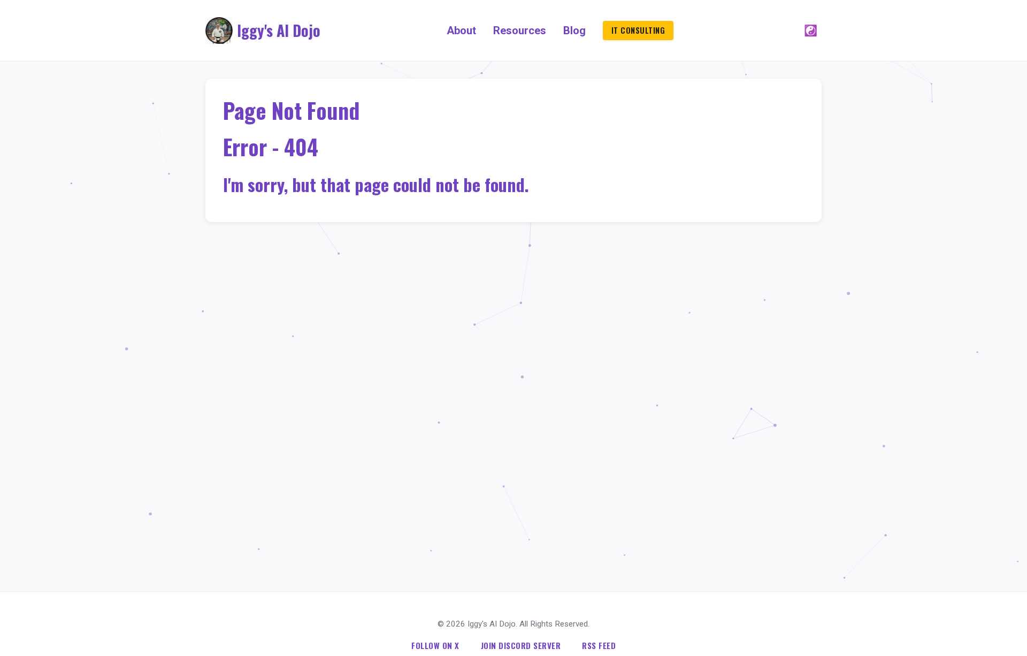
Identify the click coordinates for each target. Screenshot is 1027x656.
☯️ (810, 30)
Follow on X (435, 645)
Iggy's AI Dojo (278, 30)
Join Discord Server (521, 645)
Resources (519, 30)
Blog (574, 30)
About (461, 30)
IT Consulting (638, 30)
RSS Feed (599, 645)
